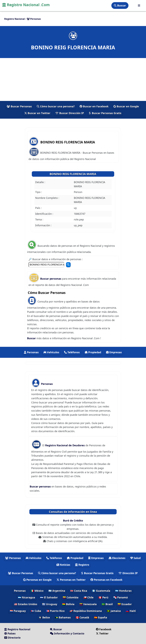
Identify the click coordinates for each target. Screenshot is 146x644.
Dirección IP (130, 573)
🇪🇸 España (100, 617)
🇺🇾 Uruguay (49, 604)
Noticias (64, 564)
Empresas (115, 352)
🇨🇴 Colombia (70, 597)
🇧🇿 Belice (44, 617)
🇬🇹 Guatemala (101, 590)
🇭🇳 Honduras (123, 590)
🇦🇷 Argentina (56, 590)
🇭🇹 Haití (131, 611)
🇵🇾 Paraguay (18, 611)
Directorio (14, 637)
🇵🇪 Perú (103, 597)
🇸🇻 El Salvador (49, 597)
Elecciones (118, 558)
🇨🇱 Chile (88, 597)
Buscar (121, 5)
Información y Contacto (68, 633)
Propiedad (94, 352)
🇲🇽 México (37, 590)
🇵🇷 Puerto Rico (55, 611)
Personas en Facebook (107, 579)
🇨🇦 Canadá (82, 617)
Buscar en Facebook (95, 106)
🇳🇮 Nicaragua (26, 597)
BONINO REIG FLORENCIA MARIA (73, 174)
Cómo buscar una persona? (57, 106)
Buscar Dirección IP (71, 113)
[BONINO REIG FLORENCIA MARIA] (73, 35)
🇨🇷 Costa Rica (78, 590)
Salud (137, 558)
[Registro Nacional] (139, 5)
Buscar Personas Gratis (106, 113)
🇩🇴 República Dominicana (86, 611)
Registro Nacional (18, 629)
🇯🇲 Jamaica (114, 611)
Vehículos (52, 352)
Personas (32, 352)
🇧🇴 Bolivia (68, 604)
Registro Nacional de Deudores (65, 445)
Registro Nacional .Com (28, 4)
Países (11, 633)
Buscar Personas (21, 106)
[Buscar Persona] (68, 264)
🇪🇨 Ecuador (125, 604)
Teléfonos (73, 352)
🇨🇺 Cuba (36, 611)
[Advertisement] (73, 79)
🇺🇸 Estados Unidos (25, 604)
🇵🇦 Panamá (120, 597)
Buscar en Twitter (38, 113)
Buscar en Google (127, 106)
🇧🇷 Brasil (107, 604)
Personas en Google (39, 579)
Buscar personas (51, 278)
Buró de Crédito (73, 520)
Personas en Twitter (72, 579)
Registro (83, 564)
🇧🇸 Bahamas (63, 617)
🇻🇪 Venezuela (88, 604)
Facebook (105, 629)
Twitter (104, 633)
